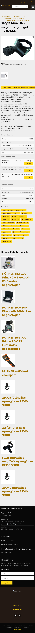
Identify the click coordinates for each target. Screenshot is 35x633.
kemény (26, 229)
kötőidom (7, 238)
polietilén (7, 232)
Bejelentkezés (27, 2)
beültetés (7, 229)
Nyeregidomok (18, 18)
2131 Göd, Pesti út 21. (7, 516)
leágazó (6, 216)
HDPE (17, 229)
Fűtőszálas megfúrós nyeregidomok (16, 20)
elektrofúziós (21, 210)
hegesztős (26, 213)
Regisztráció (7, 583)
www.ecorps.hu (17, 605)
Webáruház (5, 16)
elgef (17, 213)
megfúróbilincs (23, 222)
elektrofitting (8, 210)
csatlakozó (25, 232)
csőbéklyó (24, 226)
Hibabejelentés (17, 629)
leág (15, 216)
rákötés (6, 219)
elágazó (23, 216)
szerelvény (7, 235)
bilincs (15, 226)
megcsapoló (27, 219)
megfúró (16, 219)
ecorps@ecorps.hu (12, 544)
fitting (17, 235)
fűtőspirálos (7, 213)
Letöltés (28, 163)
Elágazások (7, 18)
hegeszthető (19, 238)
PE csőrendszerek (18, 16)
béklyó (6, 226)
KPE (15, 232)
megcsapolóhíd (9, 222)
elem (25, 235)
